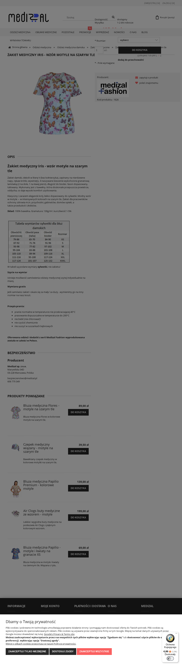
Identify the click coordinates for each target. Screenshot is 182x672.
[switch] (170, 658)
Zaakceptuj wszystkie (94, 651)
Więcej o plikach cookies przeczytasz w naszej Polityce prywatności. (41, 643)
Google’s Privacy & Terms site (59, 634)
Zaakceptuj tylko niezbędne (27, 651)
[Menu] (176, 634)
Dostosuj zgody (63, 651)
